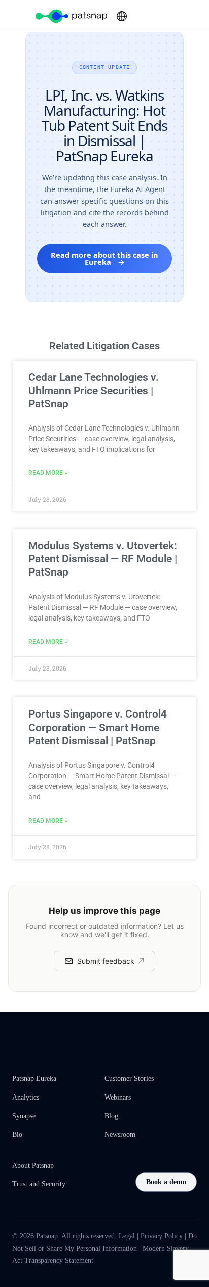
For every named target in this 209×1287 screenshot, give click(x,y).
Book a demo (166, 1182)
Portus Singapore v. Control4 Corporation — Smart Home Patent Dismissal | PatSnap (97, 727)
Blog (111, 1116)
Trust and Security (38, 1184)
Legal (127, 1236)
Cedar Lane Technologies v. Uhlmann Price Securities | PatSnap (93, 390)
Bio (17, 1134)
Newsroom (119, 1134)
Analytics (25, 1097)
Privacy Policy (162, 1236)
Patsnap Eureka (34, 1078)
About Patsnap (33, 1165)
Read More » (47, 472)
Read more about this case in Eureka (104, 258)
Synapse (24, 1116)
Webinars (117, 1097)
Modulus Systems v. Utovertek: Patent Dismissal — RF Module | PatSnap (102, 559)
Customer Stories (129, 1078)
